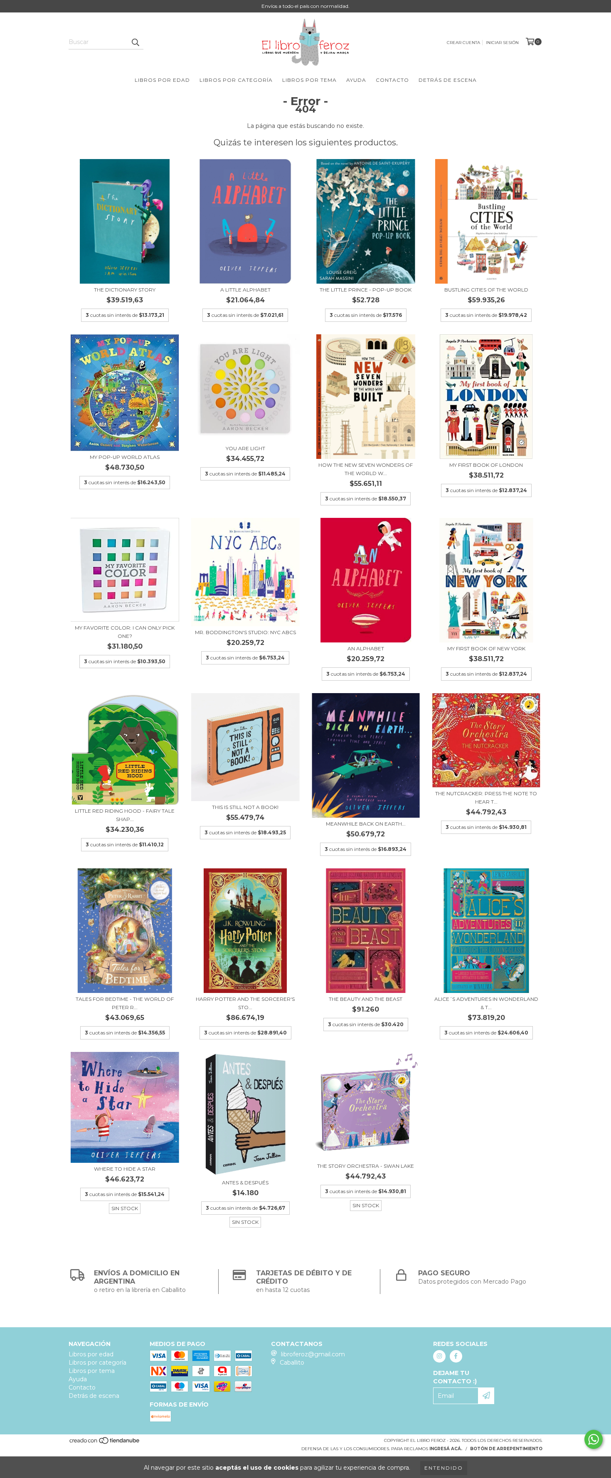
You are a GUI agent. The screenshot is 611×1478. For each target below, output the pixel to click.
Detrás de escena (448, 80)
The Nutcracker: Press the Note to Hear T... (486, 797)
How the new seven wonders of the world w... (365, 469)
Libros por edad (162, 80)
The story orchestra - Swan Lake (365, 1166)
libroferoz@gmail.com (313, 1354)
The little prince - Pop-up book (365, 290)
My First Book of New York (486, 648)
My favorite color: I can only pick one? (125, 632)
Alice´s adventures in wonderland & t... (486, 1003)
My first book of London (486, 465)
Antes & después (245, 1182)
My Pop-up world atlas (125, 457)
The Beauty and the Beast (365, 999)
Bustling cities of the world (486, 290)
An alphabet (365, 648)
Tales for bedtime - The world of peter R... (125, 1003)
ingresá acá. (445, 1448)
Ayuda (356, 80)
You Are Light (245, 448)
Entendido (443, 1468)
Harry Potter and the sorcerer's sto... (245, 1003)
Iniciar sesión (502, 42)
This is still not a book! (245, 807)
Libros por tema (309, 80)
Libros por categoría (236, 80)
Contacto (392, 80)
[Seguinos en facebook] (456, 1356)
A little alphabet (245, 290)
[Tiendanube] (105, 1443)
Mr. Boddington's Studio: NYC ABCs (245, 632)
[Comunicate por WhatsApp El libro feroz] (593, 1439)
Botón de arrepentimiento (506, 1448)
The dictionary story (124, 290)
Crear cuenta (463, 42)
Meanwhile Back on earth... (366, 824)
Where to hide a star (124, 1169)
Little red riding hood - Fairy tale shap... (125, 815)
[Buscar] (135, 41)
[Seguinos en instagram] (439, 1356)
